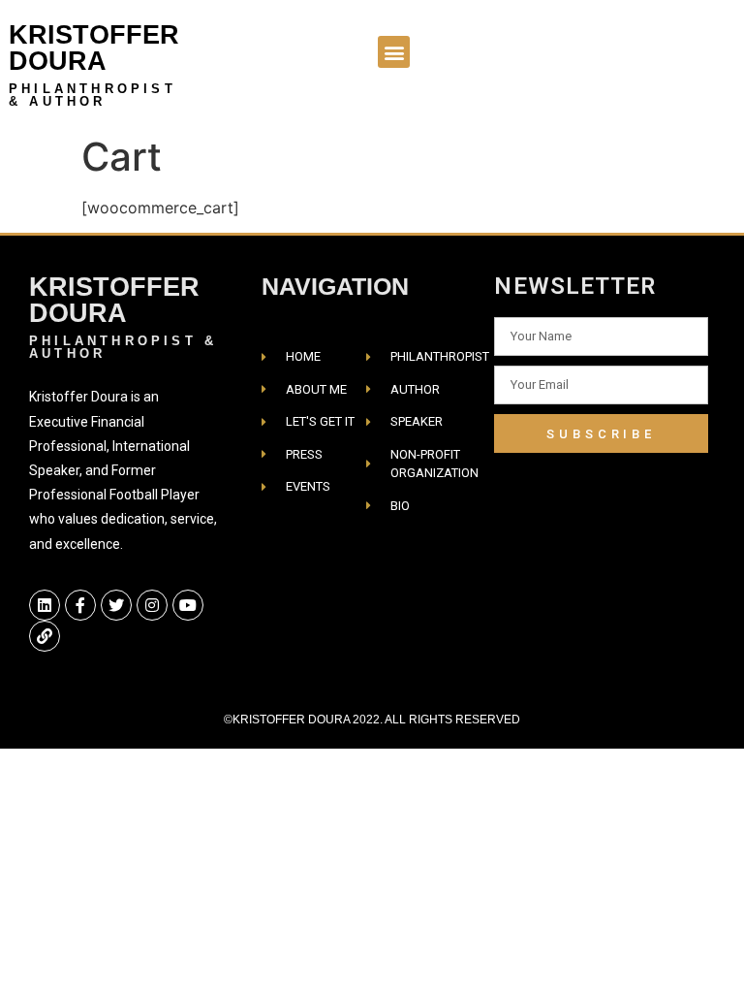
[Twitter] (116, 605)
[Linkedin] (44, 605)
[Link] (44, 636)
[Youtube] (187, 605)
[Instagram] (152, 605)
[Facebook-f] (80, 605)
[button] (394, 52)
